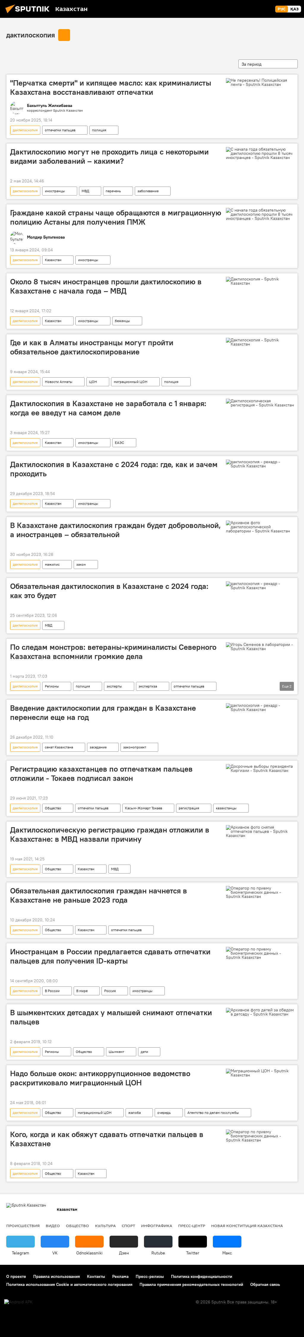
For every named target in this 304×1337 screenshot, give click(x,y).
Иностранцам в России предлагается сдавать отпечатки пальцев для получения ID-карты (110, 956)
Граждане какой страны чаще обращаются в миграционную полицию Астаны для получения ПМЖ (115, 217)
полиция (99, 130)
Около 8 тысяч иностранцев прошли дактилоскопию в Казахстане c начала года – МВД (106, 286)
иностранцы (55, 191)
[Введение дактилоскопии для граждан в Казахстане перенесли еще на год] (260, 707)
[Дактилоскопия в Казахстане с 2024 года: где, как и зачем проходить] (260, 464)
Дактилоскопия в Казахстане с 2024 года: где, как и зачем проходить (114, 469)
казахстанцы (226, 808)
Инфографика (156, 1225)
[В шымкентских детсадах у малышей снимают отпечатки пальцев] (260, 1012)
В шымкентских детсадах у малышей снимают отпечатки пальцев (111, 1017)
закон (81, 564)
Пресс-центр (191, 1225)
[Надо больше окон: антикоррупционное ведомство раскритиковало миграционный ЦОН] (260, 1073)
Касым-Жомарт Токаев (143, 808)
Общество (53, 808)
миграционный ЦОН (131, 381)
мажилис (52, 564)
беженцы (122, 321)
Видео (53, 1225)
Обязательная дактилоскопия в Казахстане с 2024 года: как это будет (109, 590)
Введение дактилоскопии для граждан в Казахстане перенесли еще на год (103, 712)
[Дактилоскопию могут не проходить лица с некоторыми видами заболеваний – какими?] (260, 153)
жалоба (134, 1112)
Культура (105, 1225)
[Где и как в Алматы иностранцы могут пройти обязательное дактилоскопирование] (260, 342)
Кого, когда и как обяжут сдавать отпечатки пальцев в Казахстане (106, 1139)
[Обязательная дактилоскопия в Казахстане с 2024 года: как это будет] (260, 585)
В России (52, 990)
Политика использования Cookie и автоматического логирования (69, 1284)
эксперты (114, 686)
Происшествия (23, 1225)
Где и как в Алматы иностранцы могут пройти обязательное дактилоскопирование (91, 347)
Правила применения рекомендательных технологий (191, 1284)
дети (144, 1051)
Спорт (128, 1225)
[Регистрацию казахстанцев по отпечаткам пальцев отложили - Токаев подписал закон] (260, 768)
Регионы (52, 686)
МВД (85, 191)
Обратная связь (265, 1284)
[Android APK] (18, 1302)
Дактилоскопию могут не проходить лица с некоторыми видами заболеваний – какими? (109, 156)
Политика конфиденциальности (201, 1276)
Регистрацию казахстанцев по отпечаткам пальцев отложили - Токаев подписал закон (101, 773)
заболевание (148, 191)
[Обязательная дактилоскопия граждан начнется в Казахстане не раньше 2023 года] (260, 892)
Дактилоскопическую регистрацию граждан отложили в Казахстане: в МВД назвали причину (109, 834)
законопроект (134, 747)
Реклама (120, 1276)
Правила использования (56, 1276)
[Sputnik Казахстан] (29, 14)
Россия (110, 990)
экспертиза (148, 686)
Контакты (96, 1276)
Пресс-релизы (150, 1276)
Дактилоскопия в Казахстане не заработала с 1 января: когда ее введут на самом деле (108, 408)
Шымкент (116, 1051)
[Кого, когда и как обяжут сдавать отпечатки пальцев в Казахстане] (260, 1136)
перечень (113, 191)
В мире (82, 990)
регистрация (189, 808)
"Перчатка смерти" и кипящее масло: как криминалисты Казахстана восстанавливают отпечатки (110, 87)
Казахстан (53, 260)
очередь (164, 1112)
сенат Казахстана (59, 747)
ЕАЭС (119, 442)
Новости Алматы (58, 381)
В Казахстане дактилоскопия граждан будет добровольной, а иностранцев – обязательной (115, 530)
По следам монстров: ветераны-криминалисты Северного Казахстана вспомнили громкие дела (113, 651)
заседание (98, 747)
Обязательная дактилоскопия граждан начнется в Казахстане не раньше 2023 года (98, 895)
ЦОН (93, 381)
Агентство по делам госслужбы (213, 1112)
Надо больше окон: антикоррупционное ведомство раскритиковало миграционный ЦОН (100, 1078)
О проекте (16, 1276)
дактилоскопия (30, 34)
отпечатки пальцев (60, 130)
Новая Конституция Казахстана (247, 1225)
